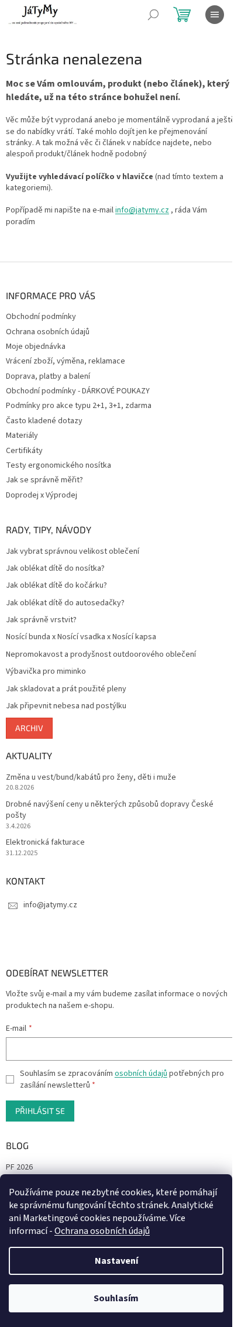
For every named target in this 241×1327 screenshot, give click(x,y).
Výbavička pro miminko (46, 671)
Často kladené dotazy (44, 421)
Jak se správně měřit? (44, 480)
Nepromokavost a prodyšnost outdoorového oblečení (101, 654)
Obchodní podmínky (41, 317)
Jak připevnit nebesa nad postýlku (66, 706)
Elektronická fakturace (45, 842)
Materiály (22, 435)
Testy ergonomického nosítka (58, 465)
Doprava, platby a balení (48, 376)
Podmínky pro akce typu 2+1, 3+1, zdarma (79, 406)
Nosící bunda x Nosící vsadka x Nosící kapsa (81, 637)
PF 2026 (19, 1167)
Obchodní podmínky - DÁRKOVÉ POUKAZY (78, 391)
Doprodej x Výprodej (41, 495)
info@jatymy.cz (142, 210)
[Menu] (214, 14)
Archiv (29, 728)
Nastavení (116, 1260)
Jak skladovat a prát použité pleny (66, 689)
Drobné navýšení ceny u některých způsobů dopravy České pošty (110, 810)
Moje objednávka (36, 346)
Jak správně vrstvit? (41, 620)
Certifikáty (24, 451)
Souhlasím (116, 1298)
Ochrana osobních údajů (102, 1231)
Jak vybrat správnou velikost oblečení (72, 551)
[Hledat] (153, 14)
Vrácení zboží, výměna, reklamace (65, 361)
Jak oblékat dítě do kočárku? (56, 585)
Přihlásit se (40, 1111)
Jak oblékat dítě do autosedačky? (65, 603)
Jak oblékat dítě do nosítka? (55, 568)
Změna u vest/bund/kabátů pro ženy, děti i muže (91, 777)
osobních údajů (141, 1073)
